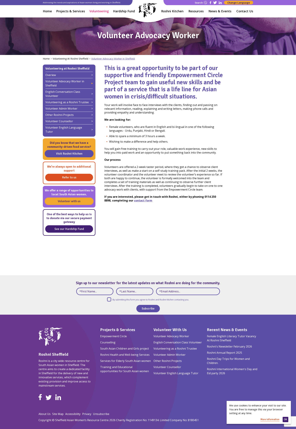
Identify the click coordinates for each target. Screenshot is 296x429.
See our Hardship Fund (69, 229)
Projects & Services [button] (70, 11)
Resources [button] (196, 11)
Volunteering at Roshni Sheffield (67, 68)
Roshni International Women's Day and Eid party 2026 (232, 371)
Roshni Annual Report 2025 (224, 353)
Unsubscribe (101, 414)
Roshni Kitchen (172, 11)
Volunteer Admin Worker (61, 108)
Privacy (86, 414)
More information (269, 419)
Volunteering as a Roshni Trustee (67, 102)
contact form (143, 200)
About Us (45, 414)
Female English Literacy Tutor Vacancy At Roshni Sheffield (231, 338)
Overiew (50, 75)
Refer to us (69, 177)
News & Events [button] (219, 11)
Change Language (238, 2)
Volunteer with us (69, 201)
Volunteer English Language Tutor (63, 130)
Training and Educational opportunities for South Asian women (124, 369)
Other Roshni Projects (59, 115)
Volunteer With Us (170, 329)
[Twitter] (215, 3)
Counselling (107, 342)
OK (285, 419)
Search (199, 2)
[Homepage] (148, 10)
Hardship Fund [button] (124, 11)
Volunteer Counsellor (59, 121)
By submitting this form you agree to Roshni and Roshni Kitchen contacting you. (151, 299)
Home (47, 11)
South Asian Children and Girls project (124, 348)
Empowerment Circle (113, 336)
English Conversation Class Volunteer (62, 94)
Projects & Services (117, 329)
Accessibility (73, 414)
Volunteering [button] (99, 11)
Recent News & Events (227, 329)
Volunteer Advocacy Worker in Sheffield (64, 83)
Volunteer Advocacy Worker (171, 336)
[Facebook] (210, 3)
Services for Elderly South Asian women (125, 361)
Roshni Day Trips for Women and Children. (228, 361)
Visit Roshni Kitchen (69, 153)
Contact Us (244, 11)
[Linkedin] (220, 3)
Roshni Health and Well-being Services (125, 355)
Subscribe (148, 308)
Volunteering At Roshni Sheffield (70, 58)
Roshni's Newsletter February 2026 (229, 346)
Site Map (58, 414)
